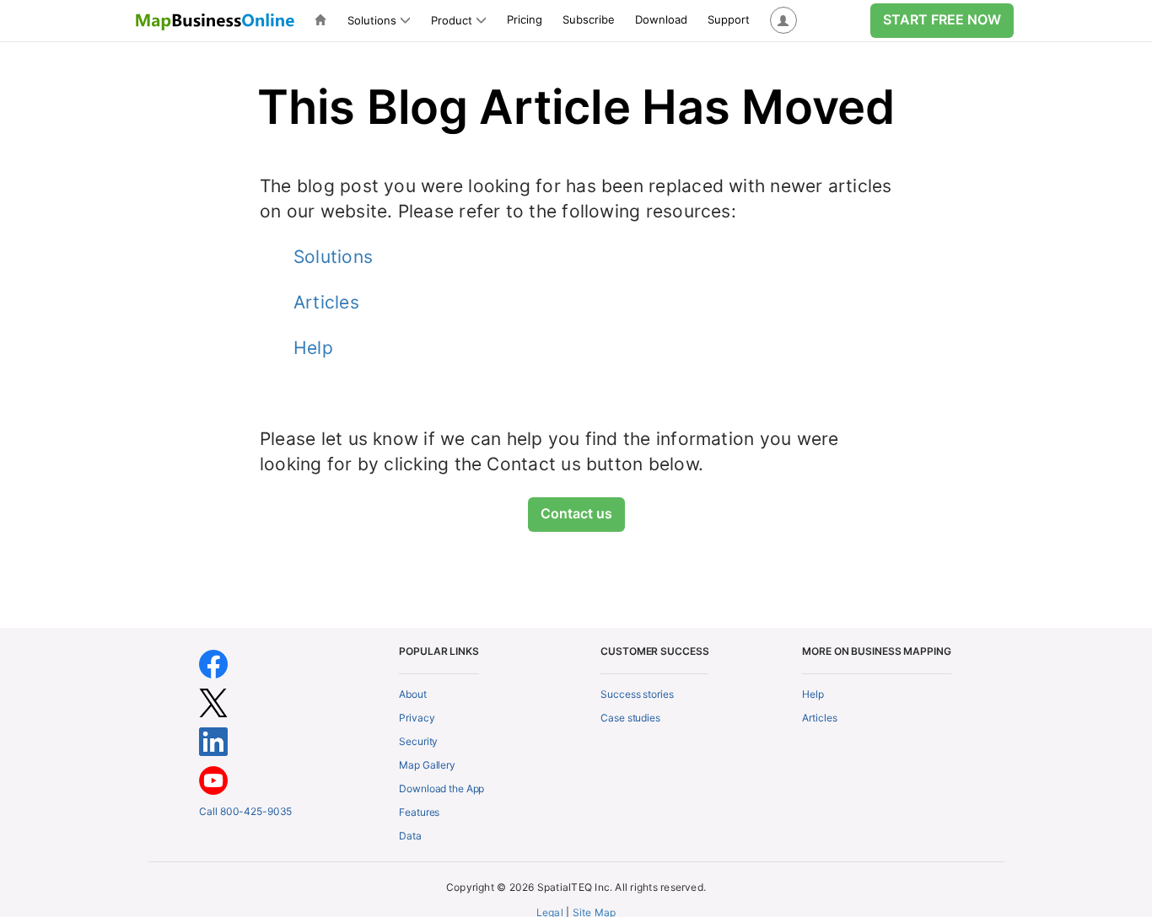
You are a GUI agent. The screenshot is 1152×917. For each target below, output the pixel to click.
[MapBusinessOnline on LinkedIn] (213, 740)
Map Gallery (427, 765)
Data (410, 835)
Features (419, 812)
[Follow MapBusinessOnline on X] (213, 701)
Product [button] (451, 20)
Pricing (524, 19)
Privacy (416, 717)
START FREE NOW (942, 19)
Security (418, 741)
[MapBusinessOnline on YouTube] (213, 779)
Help (313, 347)
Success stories (636, 694)
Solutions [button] (371, 20)
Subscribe (589, 19)
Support (729, 19)
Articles (326, 302)
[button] (783, 20)
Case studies (630, 717)
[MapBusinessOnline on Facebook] (213, 663)
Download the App (441, 788)
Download (661, 19)
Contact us (576, 513)
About (412, 694)
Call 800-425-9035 (245, 811)
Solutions (333, 256)
